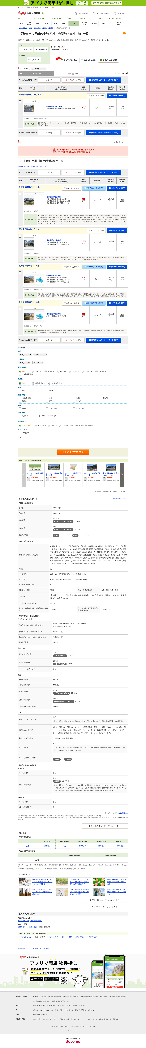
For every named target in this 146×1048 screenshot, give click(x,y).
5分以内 (51, 371)
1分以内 (38, 371)
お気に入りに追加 (74, 80)
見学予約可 (26, 433)
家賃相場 (82, 1005)
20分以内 (102, 371)
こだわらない (27, 425)
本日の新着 (42, 425)
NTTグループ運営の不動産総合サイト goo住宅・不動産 (36, 7)
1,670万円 (119, 846)
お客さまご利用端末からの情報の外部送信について (63, 997)
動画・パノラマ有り (49, 416)
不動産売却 (36, 1014)
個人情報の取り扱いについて (42, 1001)
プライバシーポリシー (56, 1026)
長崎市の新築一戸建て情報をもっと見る (111, 492)
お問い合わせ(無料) (118, 95)
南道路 (78, 398)
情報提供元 (103, 997)
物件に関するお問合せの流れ (90, 997)
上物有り (52, 390)
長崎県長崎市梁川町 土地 (29, 187)
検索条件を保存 (89, 60)
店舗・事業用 (80, 937)
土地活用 (44, 1014)
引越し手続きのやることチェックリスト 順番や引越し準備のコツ (42, 892)
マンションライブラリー (50, 1019)
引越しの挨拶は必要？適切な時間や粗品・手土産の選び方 (116, 892)
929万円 (101, 846)
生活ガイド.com (123, 813)
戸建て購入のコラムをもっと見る (105, 900)
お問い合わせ (74, 1026)
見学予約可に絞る (68, 59)
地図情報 (115, 1019)
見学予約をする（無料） (95, 188)
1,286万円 (82, 846)
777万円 (65, 846)
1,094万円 (46, 846)
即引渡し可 (80, 408)
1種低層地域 (26, 398)
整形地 (105, 398)
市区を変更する (26, 49)
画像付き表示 (73, 74)
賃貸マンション (67, 1005)
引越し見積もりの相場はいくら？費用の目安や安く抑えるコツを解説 (79, 892)
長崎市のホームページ (120, 499)
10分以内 (75, 371)
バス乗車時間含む (28, 374)
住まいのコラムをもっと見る (105, 907)
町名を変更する (41, 49)
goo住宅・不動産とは (39, 997)
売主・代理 (53, 408)
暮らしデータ (75, 1019)
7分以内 (63, 371)
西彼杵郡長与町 (23, 921)
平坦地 (24, 401)
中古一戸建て (53, 937)
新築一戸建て (59, 1010)
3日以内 (66, 425)
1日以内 (54, 425)
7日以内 (77, 425)
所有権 (24, 408)
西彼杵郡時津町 (36, 921)
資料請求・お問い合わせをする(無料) (104, 80)
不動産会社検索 (64, 1019)
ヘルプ (67, 1026)
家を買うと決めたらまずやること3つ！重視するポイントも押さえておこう (42, 882)
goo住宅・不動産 (21, 996)
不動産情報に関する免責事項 (41, 948)
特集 (34, 1019)
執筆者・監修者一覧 (105, 1019)
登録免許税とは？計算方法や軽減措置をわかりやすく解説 (116, 882)
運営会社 (92, 1026)
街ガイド (83, 1019)
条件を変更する (33, 60)
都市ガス (79, 401)
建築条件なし (40, 383)
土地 (63, 937)
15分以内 (89, 371)
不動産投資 (93, 937)
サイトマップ (84, 1026)
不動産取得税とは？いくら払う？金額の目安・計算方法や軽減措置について (79, 882)
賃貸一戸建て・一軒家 (54, 1005)
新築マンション (37, 1010)
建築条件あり (57, 383)
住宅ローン (91, 1010)
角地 (50, 398)
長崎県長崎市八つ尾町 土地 (30, 95)
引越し (39, 1019)
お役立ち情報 (20, 1019)
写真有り (25, 416)
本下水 (51, 401)
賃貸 (70, 937)
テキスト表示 (36, 74)
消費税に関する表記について (61, 1001)
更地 (23, 390)
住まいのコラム (92, 1019)
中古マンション (26, 937)
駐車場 (75, 1005)
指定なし (25, 371)
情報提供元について (24, 948)
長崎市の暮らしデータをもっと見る (105, 826)
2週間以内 (89, 425)
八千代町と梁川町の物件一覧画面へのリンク (32, 166)
